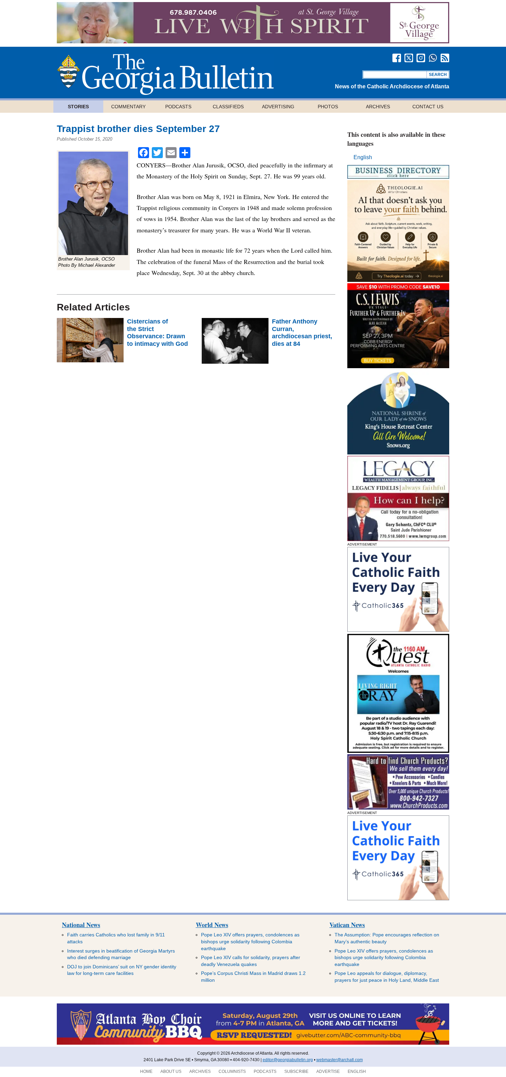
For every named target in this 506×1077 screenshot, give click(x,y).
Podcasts (178, 106)
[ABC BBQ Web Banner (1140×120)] (253, 1043)
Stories (78, 106)
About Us (170, 1071)
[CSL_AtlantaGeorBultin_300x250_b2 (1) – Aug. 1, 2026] (398, 366)
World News (212, 924)
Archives (378, 106)
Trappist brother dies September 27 (138, 128)
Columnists (232, 1071)
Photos (328, 106)
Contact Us (427, 106)
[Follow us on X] (408, 58)
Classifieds (228, 106)
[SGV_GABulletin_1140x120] (253, 41)
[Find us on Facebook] (396, 58)
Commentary (128, 106)
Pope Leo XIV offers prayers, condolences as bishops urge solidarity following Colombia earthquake (250, 941)
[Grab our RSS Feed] (445, 58)
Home (146, 1071)
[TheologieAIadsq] (398, 280)
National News (81, 924)
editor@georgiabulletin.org (288, 1059)
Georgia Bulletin (165, 74)
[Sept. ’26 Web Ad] (398, 452)
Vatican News (347, 924)
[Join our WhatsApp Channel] (433, 58)
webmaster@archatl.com (339, 1059)
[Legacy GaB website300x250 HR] (398, 539)
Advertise (328, 1071)
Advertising (278, 106)
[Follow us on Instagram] (421, 58)
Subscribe (296, 1071)
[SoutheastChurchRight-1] (398, 808)
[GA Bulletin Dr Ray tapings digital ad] (398, 751)
